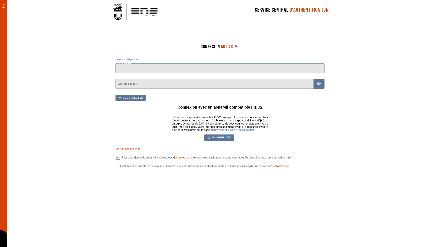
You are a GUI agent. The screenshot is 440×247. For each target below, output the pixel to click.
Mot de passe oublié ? (129, 149)
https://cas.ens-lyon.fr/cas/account (232, 130)
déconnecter (181, 157)
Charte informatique (277, 166)
